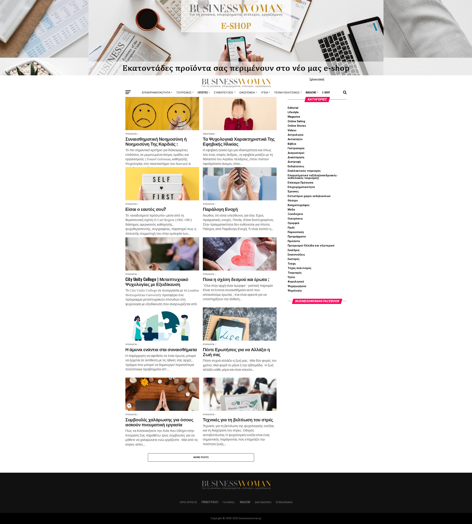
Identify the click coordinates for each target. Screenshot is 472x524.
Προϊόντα (294, 241)
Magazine (311, 92)
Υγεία (264, 92)
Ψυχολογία (295, 290)
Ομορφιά (293, 223)
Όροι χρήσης (188, 502)
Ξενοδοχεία (295, 214)
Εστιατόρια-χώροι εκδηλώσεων (309, 196)
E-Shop (326, 92)
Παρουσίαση (296, 232)
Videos (292, 130)
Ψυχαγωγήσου (297, 286)
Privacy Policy (210, 502)
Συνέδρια (293, 250)
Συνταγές (294, 259)
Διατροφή (294, 161)
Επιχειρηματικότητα (156, 92)
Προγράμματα (297, 236)
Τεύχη (292, 263)
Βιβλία (292, 143)
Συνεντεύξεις (223, 92)
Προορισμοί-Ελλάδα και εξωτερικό (311, 245)
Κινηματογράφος (299, 205)
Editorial (293, 107)
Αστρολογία (295, 134)
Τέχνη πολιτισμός (287, 92)
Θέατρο (293, 200)
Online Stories (297, 125)
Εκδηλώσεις (296, 166)
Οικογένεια (247, 92)
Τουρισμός (184, 92)
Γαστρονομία (296, 148)
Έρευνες (293, 191)
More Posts (201, 457)
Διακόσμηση (296, 157)
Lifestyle (203, 92)
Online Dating (296, 121)
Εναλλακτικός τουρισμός (304, 170)
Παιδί (291, 227)
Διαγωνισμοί (296, 153)
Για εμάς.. (229, 502)
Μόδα (291, 209)
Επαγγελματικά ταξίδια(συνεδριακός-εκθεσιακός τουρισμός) (313, 177)
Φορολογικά (296, 281)
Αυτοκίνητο (295, 139)
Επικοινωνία (284, 502)
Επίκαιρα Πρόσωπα (300, 182)
